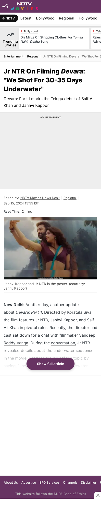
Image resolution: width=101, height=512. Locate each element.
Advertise (28, 482)
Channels (70, 482)
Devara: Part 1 (29, 312)
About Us (11, 482)
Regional (66, 18)
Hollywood (88, 18)
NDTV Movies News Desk (40, 198)
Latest (26, 18)
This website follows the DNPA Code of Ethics (50, 494)
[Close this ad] (97, 495)
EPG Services (49, 482)
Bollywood (45, 18)
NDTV (10, 18)
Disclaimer (88, 482)
